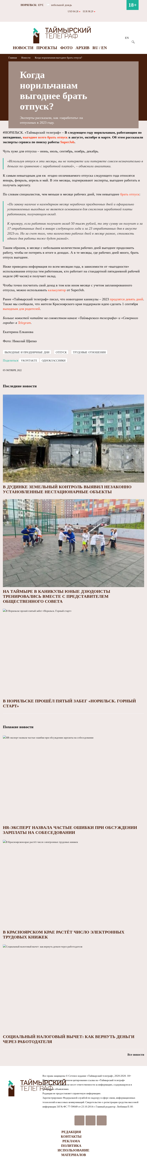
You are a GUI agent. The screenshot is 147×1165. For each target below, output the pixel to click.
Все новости (135, 1054)
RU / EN (99, 47)
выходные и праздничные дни (27, 352)
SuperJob (67, 142)
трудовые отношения (89, 352)
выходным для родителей (21, 309)
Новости (23, 47)
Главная (12, 57)
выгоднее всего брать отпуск (45, 137)
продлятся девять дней (126, 299)
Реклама (71, 1141)
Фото (66, 47)
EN (127, 37)
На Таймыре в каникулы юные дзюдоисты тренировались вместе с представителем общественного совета (56, 596)
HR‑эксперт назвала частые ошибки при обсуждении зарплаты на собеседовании (70, 830)
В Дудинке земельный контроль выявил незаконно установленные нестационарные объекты (67, 489)
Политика (71, 1146)
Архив (82, 47)
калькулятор (57, 290)
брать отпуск (129, 194)
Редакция (71, 1132)
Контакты (71, 1136)
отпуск (61, 352)
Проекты (46, 47)
